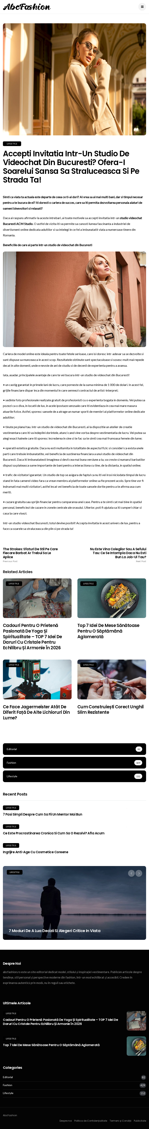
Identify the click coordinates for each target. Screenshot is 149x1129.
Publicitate (140, 1120)
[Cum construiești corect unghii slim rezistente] (111, 679)
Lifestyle (12, 143)
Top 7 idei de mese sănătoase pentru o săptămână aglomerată (108, 631)
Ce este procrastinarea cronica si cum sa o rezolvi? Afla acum (54, 833)
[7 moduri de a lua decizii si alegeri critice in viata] (74, 903)
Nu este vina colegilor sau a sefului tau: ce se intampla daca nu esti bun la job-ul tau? (118, 555)
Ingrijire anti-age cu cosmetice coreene (35, 852)
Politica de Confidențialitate (90, 1120)
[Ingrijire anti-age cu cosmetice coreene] (136, 845)
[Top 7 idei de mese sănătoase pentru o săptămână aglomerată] (111, 598)
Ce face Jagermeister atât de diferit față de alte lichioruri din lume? (36, 712)
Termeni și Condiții (120, 1120)
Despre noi (66, 1120)
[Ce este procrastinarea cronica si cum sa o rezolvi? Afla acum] (136, 826)
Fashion (7, 1085)
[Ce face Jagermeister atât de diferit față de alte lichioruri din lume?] (37, 679)
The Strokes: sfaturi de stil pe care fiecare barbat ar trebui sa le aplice (30, 555)
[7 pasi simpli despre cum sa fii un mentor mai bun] (136, 807)
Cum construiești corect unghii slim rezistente (110, 710)
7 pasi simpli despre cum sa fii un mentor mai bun (42, 814)
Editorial (8, 1077)
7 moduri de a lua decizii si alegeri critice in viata (54, 930)
